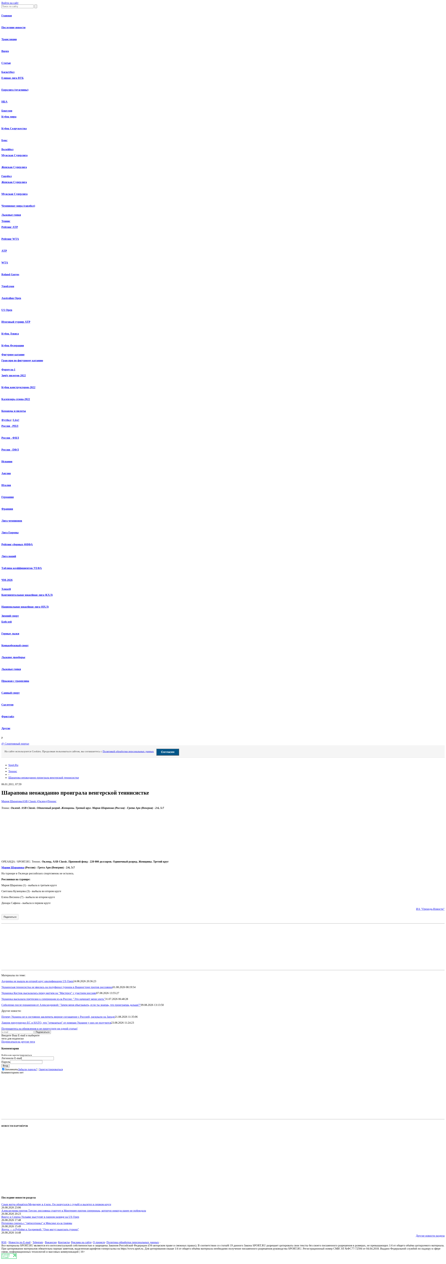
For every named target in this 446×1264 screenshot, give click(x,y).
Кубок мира (8, 116)
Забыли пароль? (27, 1069)
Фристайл (7, 716)
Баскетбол (7, 72)
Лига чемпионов (11, 520)
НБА (4, 101)
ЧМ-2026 (7, 579)
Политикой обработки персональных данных (128, 751)
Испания (6, 461)
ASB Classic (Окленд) (35, 801)
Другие (5, 728)
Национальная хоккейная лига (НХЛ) (25, 606)
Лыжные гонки (11, 214)
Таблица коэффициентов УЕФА (21, 568)
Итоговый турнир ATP (15, 321)
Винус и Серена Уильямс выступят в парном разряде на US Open (40, 1216)
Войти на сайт (9, 2)
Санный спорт (10, 692)
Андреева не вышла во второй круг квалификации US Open (37, 981)
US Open (6, 309)
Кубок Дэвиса (10, 333)
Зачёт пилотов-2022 (13, 375)
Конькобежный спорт (15, 645)
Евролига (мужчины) (14, 89)
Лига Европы (10, 532)
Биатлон (6, 110)
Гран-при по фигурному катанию (22, 360)
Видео (5, 51)
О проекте (99, 1242)
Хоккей (6, 588)
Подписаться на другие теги (18, 1041)
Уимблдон (7, 286)
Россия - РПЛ (9, 425)
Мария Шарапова (11, 801)
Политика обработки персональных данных (132, 1242)
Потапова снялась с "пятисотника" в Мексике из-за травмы (36, 1223)
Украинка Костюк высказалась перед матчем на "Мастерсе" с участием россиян (48, 993)
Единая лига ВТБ (12, 77)
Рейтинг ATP (9, 227)
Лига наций (8, 556)
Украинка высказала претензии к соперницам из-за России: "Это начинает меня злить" (53, 999)
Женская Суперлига (14, 167)
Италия (6, 485)
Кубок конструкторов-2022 (18, 387)
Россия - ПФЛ (10, 449)
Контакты (64, 1242)
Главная (6, 15)
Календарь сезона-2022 (15, 399)
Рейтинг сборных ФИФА (17, 544)
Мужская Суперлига (14, 155)
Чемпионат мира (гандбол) (18, 205)
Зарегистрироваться (51, 1069)
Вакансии (51, 1242)
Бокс (4, 140)
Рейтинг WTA (10, 238)
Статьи (6, 62)
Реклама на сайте (81, 1242)
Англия (6, 473)
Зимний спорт (10, 615)
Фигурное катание (13, 354)
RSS (3, 1242)
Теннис (5, 221)
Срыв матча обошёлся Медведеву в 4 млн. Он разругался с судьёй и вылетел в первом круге (56, 1204)
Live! (16, 420)
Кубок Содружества (14, 128)
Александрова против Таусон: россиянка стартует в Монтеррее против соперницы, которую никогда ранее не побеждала (73, 1210)
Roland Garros (10, 274)
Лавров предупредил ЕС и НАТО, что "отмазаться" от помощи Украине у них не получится (56, 1022)
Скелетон (7, 704)
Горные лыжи (10, 633)
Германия (7, 497)
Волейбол (7, 149)
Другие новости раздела (430, 1235)
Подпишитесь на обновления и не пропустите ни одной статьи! (39, 1028)
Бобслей (6, 621)
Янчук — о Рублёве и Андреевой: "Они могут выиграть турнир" (40, 1229)
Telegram (38, 1242)
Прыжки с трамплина (15, 680)
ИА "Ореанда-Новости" (430, 908)
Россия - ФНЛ (10, 437)
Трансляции (9, 39)
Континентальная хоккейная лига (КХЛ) (27, 594)
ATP (4, 250)
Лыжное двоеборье (13, 657)
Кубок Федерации (12, 345)
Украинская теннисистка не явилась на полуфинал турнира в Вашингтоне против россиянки (57, 987)
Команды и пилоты (13, 410)
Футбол (6, 420)
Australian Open (11, 298)
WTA (4, 262)
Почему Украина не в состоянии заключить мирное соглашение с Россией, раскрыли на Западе (58, 1016)
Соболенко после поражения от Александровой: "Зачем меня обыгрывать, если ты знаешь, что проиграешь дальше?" (71, 1004)
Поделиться (10, 917)
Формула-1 (8, 369)
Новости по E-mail (19, 1242)
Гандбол (6, 176)
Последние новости (13, 27)
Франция (7, 508)
